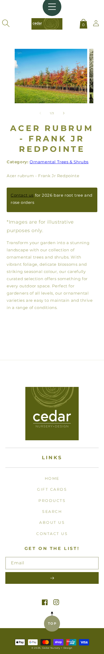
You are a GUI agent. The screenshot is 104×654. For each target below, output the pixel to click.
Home (52, 478)
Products (52, 500)
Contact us (22, 195)
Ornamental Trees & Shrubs (59, 161)
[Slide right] (64, 113)
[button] (6, 23)
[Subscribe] (52, 578)
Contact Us (52, 533)
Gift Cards (52, 489)
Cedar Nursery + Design (57, 648)
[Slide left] (40, 113)
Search (52, 511)
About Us (52, 522)
